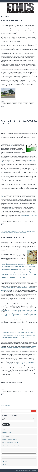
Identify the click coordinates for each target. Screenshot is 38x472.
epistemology (16, 231)
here (11, 145)
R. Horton (4, 125)
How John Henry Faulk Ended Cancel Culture (11, 439)
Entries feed (5, 461)
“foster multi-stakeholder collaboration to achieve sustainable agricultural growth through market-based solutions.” (18, 347)
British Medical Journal (10, 231)
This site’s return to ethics (8, 444)
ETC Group (4, 327)
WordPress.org (5, 464)
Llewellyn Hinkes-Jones (4, 232)
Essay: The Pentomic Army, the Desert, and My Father (12, 445)
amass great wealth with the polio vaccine (29, 215)
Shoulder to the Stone (33, 379)
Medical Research (10, 232)
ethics (5, 230)
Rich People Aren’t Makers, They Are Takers (11, 386)
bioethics (3, 230)
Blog (15, 1)
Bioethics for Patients (8, 1)
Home (2, 1)
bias (6, 231)
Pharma (15, 232)
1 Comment (9, 125)
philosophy (17, 232)
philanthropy (3, 405)
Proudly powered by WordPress (21, 470)
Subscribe (6, 424)
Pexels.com (12, 98)
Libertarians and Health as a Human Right (10, 442)
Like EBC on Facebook (7, 432)
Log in (4, 459)
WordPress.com (34, 470)
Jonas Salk (33, 231)
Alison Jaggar (4, 231)
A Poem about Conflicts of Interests (9, 440)
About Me (19, 1)
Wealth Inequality (7, 405)
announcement (32, 130)
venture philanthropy (23, 232)
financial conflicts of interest (23, 231)
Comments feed (6, 463)
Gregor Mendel (29, 231)
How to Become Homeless (12, 20)
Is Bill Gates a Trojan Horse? (12, 237)
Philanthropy (8, 230)
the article (9, 208)
